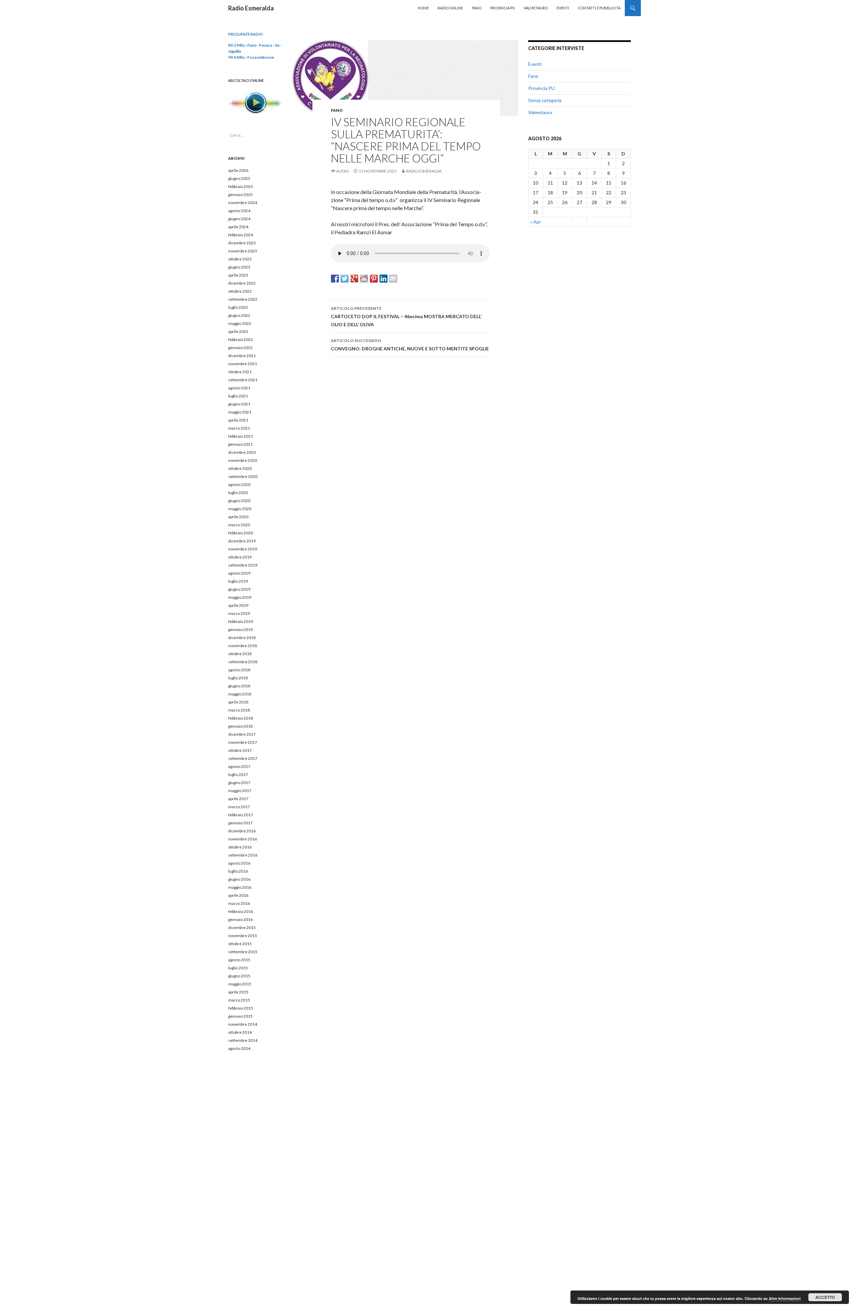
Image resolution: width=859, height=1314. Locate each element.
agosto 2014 (239, 1048)
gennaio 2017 (240, 822)
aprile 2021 (238, 420)
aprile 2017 (238, 798)
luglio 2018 (238, 677)
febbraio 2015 (240, 1008)
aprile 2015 (238, 991)
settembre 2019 (242, 565)
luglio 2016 (238, 871)
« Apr (535, 222)
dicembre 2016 (242, 830)
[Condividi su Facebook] (335, 279)
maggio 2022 (239, 323)
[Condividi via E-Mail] (393, 279)
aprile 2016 (238, 895)
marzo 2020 (239, 524)
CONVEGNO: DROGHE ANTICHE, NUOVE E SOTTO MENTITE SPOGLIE (410, 344)
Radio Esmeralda (251, 8)
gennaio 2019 (240, 629)
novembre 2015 (242, 935)
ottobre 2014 (240, 1032)
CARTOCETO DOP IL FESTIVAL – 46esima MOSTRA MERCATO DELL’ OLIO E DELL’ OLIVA (406, 316)
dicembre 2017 (242, 734)
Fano (477, 8)
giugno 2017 (239, 782)
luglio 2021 (238, 395)
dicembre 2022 (242, 283)
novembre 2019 (242, 548)
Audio (342, 171)
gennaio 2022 (240, 347)
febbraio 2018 (240, 718)
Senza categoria (544, 100)
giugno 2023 (239, 267)
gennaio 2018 (240, 726)
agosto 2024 (239, 210)
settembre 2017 (242, 758)
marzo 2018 (239, 710)
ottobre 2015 (240, 943)
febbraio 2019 (240, 621)
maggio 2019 (239, 597)
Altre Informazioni (785, 1298)
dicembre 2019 (242, 540)
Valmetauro (536, 8)
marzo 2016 (239, 903)
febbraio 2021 (240, 436)
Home (423, 8)
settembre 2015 (242, 951)
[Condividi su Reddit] (364, 279)
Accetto (825, 1297)
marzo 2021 (239, 428)
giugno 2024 (239, 218)
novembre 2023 (242, 250)
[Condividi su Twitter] (345, 279)
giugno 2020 (239, 500)
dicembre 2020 (242, 452)
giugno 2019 (239, 589)
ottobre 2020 (240, 468)
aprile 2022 (238, 331)
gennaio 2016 (240, 919)
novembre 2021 (242, 363)
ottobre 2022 (240, 291)
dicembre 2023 (242, 242)
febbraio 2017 (240, 814)
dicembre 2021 (242, 355)
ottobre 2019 (240, 556)
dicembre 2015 (242, 927)
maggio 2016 (239, 887)
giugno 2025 (239, 178)
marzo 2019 (239, 613)
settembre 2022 (242, 299)
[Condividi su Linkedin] (384, 279)
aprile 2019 (238, 605)
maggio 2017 (239, 790)
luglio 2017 (238, 774)
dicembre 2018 (242, 637)
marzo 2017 (239, 806)
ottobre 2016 (240, 846)
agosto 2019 (239, 573)
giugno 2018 (239, 685)
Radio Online (450, 8)
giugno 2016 (239, 879)
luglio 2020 (238, 492)
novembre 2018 (242, 645)
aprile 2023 (238, 275)
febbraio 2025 (240, 186)
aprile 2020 (238, 516)
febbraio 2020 (240, 532)
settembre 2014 (242, 1040)
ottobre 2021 (240, 371)
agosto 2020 (239, 484)
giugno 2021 (239, 403)
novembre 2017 (242, 742)
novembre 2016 (242, 838)
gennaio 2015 (240, 1016)
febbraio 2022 (240, 339)
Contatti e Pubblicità (599, 8)
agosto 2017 (239, 766)
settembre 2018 (242, 661)
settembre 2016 (242, 855)
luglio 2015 (238, 967)
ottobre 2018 (240, 653)
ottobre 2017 (240, 750)
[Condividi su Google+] (354, 279)
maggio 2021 (239, 412)
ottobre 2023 (240, 258)
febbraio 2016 (240, 911)
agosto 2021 (239, 387)
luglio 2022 (238, 307)
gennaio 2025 (240, 194)
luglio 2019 (238, 581)
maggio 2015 (239, 983)
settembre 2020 (242, 476)
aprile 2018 (238, 701)
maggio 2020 (239, 508)
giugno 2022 (239, 315)
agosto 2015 (239, 959)
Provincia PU (502, 8)
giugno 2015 (239, 975)
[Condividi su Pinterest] (374, 279)
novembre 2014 (242, 1024)
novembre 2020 (242, 460)
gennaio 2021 (240, 444)
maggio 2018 (239, 693)
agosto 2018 (239, 669)
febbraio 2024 (240, 234)
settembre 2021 (242, 379)
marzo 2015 (239, 1000)
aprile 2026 (238, 170)
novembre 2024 (242, 202)
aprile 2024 (238, 226)
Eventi (563, 8)
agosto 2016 (239, 863)
